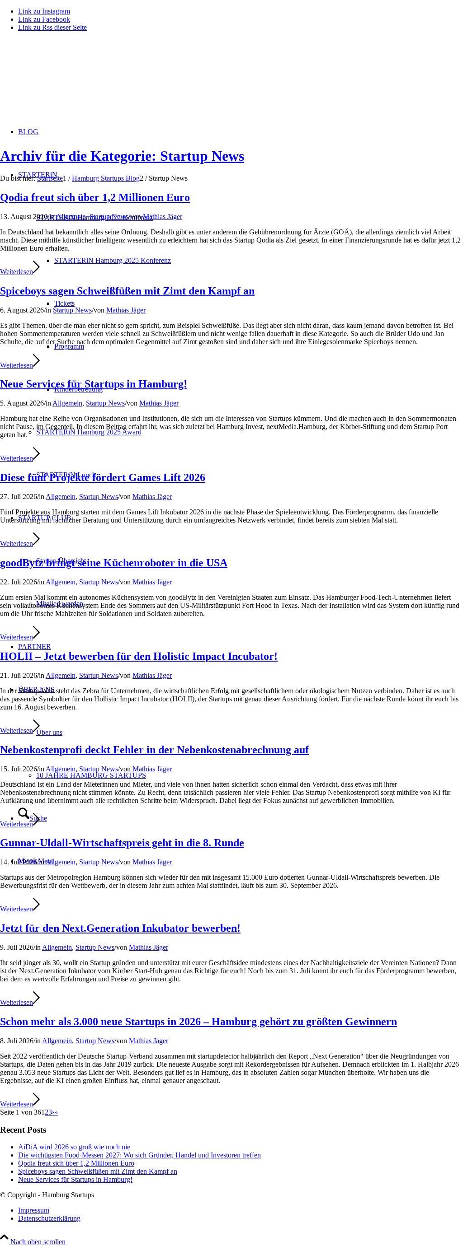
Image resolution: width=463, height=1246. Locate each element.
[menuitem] (240, 1210)
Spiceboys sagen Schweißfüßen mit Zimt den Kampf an (127, 291)
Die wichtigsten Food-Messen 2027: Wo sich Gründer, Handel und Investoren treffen (139, 1155)
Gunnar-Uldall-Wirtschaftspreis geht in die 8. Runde (122, 843)
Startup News (109, 216)
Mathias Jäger (162, 216)
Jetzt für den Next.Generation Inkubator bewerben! (120, 928)
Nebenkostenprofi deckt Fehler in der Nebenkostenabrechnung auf (154, 750)
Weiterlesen (16, 271)
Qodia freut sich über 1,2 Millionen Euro (95, 197)
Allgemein (71, 216)
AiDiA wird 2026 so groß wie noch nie (74, 1147)
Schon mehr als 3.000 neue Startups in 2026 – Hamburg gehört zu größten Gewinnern (198, 1021)
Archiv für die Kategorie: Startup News (122, 156)
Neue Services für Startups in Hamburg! (93, 384)
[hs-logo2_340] (68, 81)
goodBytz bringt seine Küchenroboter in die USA (113, 563)
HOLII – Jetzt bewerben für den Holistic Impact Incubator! (139, 656)
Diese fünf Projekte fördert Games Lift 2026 (102, 477)
